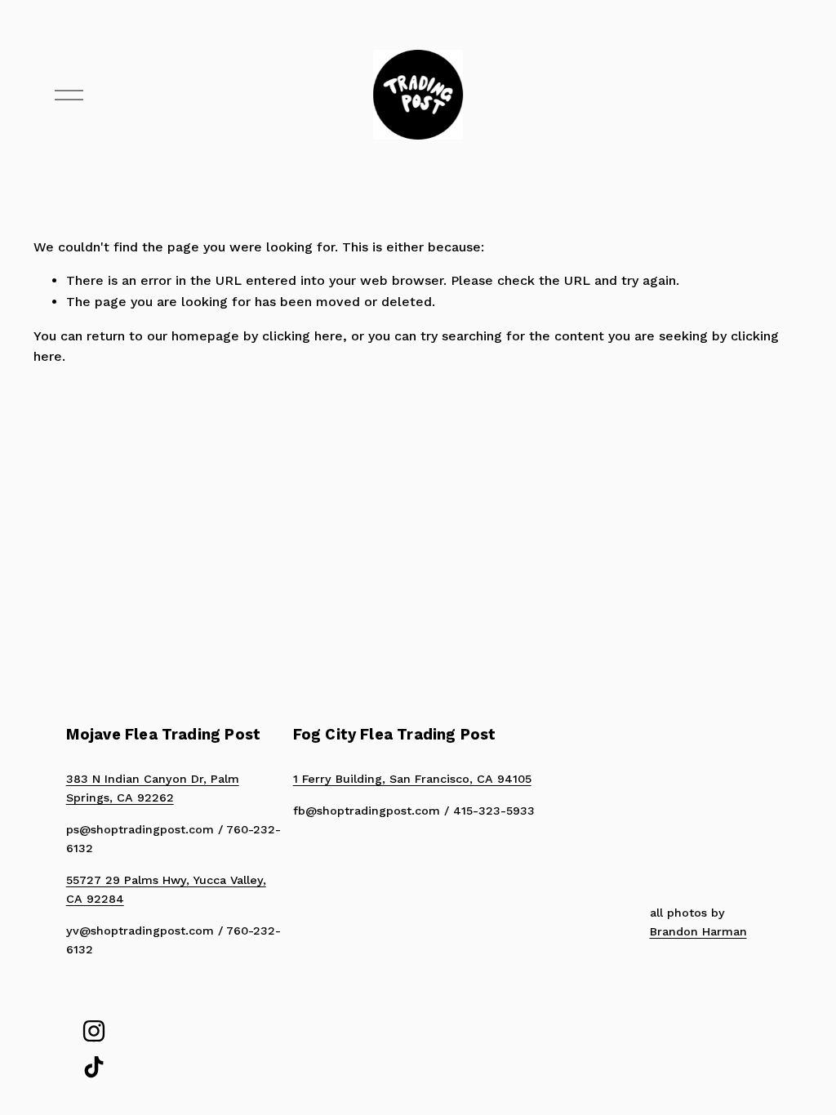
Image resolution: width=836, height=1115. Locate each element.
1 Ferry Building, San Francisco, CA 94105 (412, 778)
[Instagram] (93, 1030)
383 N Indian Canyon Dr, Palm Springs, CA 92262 (152, 788)
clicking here (302, 336)
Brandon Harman (698, 931)
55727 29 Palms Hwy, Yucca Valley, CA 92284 (166, 889)
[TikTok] (93, 1066)
